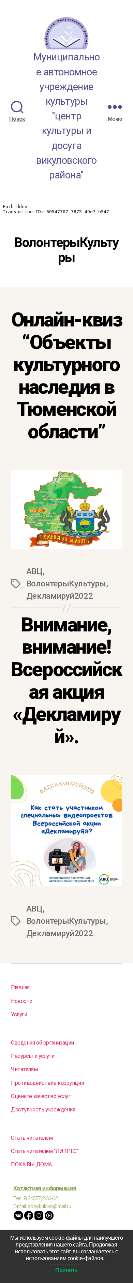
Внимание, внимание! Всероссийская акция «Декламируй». (66, 680)
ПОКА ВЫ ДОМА (31, 1164)
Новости (21, 1001)
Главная (20, 987)
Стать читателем (32, 1138)
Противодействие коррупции (47, 1083)
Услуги (19, 1014)
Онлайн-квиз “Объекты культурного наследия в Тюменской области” (66, 375)
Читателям (24, 1069)
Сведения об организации (42, 1042)
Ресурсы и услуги (32, 1056)
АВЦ (34, 571)
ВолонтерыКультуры (66, 583)
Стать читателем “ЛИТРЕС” (45, 1151)
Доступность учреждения (43, 1109)
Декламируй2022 (59, 596)
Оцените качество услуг (41, 1096)
